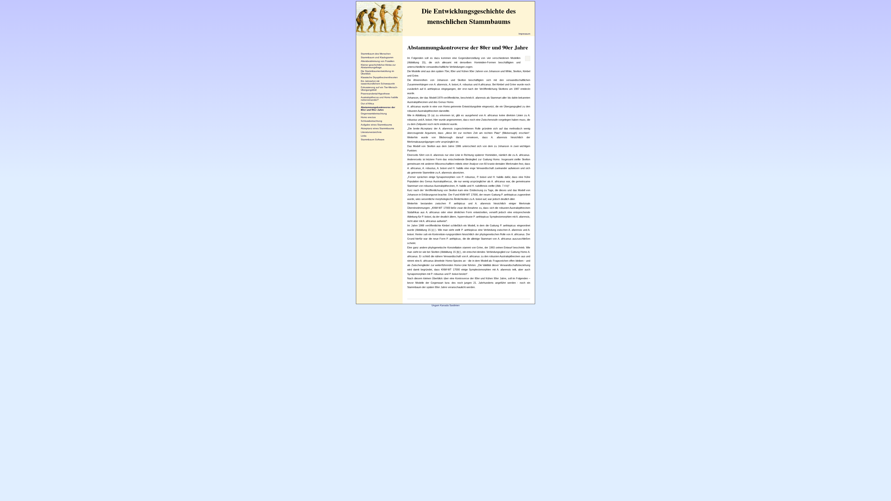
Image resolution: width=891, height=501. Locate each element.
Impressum (524, 33)
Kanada (444, 305)
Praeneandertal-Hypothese (375, 93)
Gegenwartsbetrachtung (374, 113)
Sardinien (454, 305)
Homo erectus (368, 117)
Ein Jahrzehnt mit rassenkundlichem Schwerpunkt (378, 82)
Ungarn (435, 305)
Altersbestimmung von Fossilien (377, 61)
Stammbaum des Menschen (376, 53)
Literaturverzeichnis (371, 132)
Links (363, 136)
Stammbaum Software (372, 139)
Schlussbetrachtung (371, 121)
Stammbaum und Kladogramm (377, 57)
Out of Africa (367, 103)
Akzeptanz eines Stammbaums (377, 128)
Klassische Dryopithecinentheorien (379, 77)
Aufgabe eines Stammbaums (376, 124)
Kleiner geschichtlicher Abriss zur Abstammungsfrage (378, 66)
